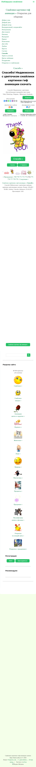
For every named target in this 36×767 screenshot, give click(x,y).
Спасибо (5, 53)
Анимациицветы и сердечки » (18, 415)
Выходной (5, 37)
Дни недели (6, 32)
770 (18, 177)
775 (32, 177)
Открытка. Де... (12, 760)
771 (20, 177)
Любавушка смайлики (11, 2)
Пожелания (5, 41)
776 (9, 179)
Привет (4, 39)
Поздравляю (6, 60)
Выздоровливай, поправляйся (12, 27)
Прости (4, 48)
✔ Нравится (23, 165)
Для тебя (5, 44)
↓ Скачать (12, 165)
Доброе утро (6, 20)
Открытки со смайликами (10, 63)
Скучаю (4, 51)
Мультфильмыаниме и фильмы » (18, 519)
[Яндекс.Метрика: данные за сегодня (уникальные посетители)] (18, 764)
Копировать (28, 97)
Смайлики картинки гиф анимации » (18, 344)
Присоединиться (22, 561)
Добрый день (6, 22)
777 (11, 179)
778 (14, 179)
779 (17, 179)
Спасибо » (18, 68)
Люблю (4, 46)
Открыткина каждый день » (18, 535)
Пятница (5, 34)
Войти (10, 561)
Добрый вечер (6, 25)
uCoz (25, 762)
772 (23, 177)
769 (15, 177)
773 (26, 177)
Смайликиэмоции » (18, 399)
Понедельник (6, 29)
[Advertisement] (18, 267)
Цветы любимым (7, 58)
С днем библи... (23, 760)
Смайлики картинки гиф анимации (14, 183)
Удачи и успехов (7, 56)
